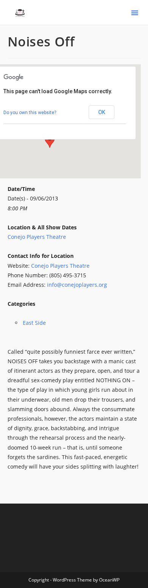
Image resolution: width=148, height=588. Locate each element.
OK (101, 112)
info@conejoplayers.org (77, 284)
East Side (34, 322)
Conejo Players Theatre (37, 236)
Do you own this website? (29, 112)
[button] (134, 12)
